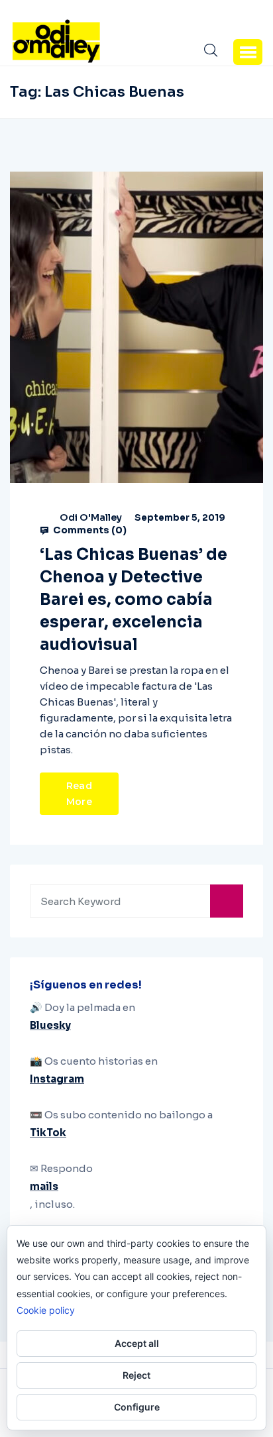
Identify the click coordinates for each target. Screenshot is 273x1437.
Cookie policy (46, 1310)
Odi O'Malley (91, 517)
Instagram (57, 1079)
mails (44, 1186)
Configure (137, 1406)
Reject (136, 1375)
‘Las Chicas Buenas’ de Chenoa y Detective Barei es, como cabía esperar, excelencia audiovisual (133, 600)
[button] (247, 51)
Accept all (137, 1343)
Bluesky (50, 1025)
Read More (79, 794)
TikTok (48, 1132)
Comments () (89, 530)
